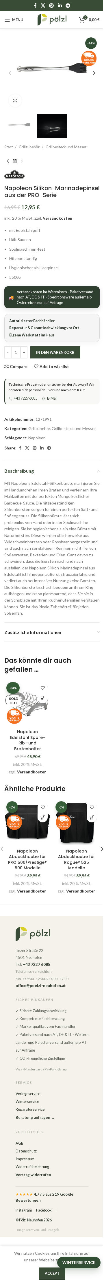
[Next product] (21, 161)
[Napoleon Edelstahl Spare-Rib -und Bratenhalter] (27, 703)
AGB (19, 1143)
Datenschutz (26, 1151)
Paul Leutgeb (49, 1230)
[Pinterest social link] (51, 5)
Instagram (24, 1210)
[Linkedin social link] (60, 5)
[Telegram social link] (68, 5)
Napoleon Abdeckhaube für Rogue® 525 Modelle (76, 859)
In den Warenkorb (55, 352)
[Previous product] (7, 161)
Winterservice (27, 1101)
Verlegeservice (28, 1093)
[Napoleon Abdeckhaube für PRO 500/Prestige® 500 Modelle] (27, 822)
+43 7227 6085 (25, 398)
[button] (10, 73)
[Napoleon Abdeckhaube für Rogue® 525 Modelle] (76, 822)
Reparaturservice (30, 1109)
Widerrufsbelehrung (32, 1166)
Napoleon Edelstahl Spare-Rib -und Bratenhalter (27, 740)
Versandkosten (57, 218)
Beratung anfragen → (35, 1117)
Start (8, 147)
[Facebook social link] (35, 5)
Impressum (25, 1158)
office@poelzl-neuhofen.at (41, 985)
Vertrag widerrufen (33, 1174)
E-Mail (52, 398)
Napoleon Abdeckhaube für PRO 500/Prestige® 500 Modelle (27, 859)
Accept (52, 1273)
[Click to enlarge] (15, 100)
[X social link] (43, 5)
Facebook (43, 1210)
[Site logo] (52, 19)
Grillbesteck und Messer (66, 147)
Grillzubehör (29, 147)
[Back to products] (14, 161)
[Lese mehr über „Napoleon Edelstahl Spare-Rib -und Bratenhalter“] (43, 698)
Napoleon (37, 437)
